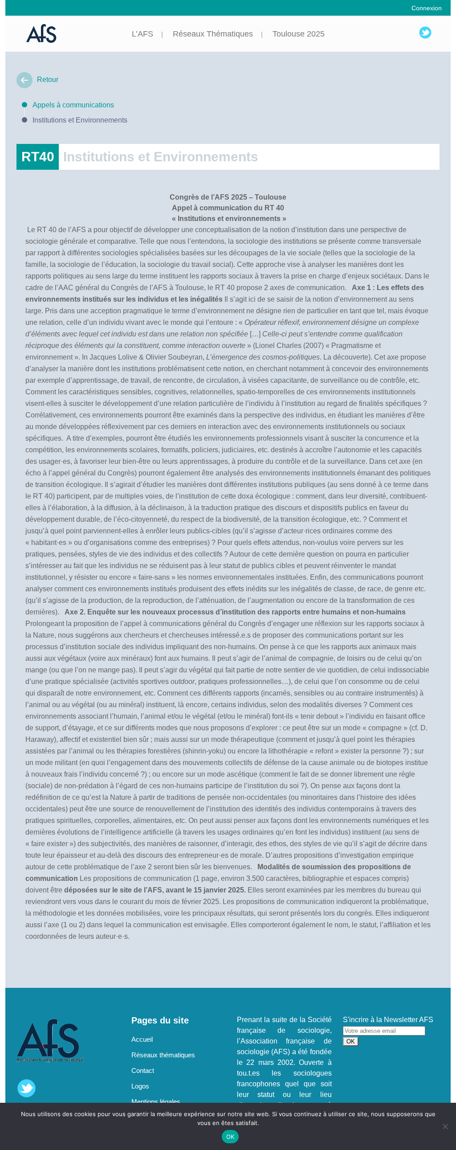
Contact (142, 1070)
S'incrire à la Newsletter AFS (388, 1019)
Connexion (426, 8)
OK (230, 1136)
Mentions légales (155, 1101)
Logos (140, 1086)
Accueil (142, 1039)
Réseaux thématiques (163, 1055)
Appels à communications (73, 105)
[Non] (444, 1126)
